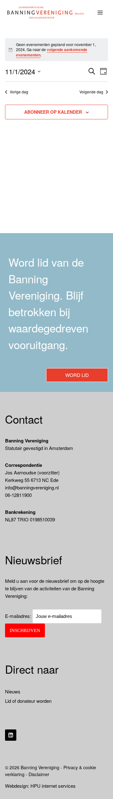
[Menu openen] (100, 12)
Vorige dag (19, 91)
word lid (77, 375)
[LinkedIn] (10, 735)
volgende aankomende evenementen (51, 52)
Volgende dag (91, 91)
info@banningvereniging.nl (32, 487)
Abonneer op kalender (53, 112)
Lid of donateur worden (28, 700)
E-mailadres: (18, 616)
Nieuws (12, 691)
